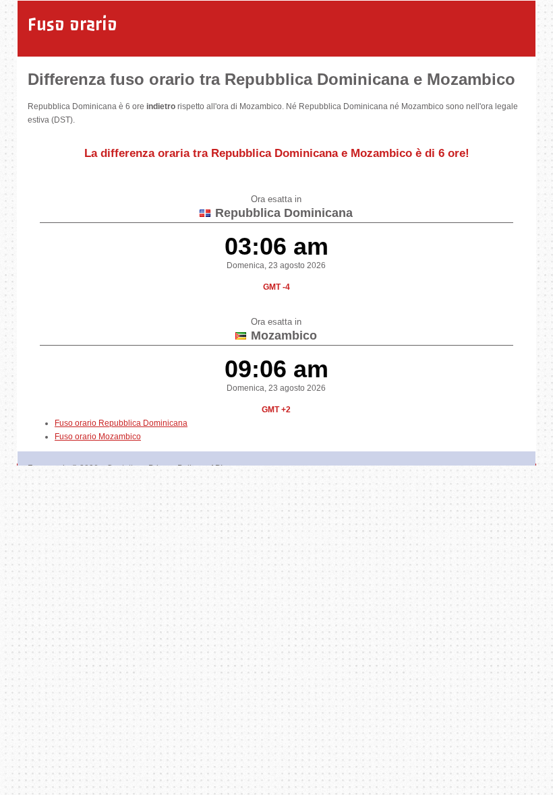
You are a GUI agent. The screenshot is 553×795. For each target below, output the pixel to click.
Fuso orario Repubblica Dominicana (121, 423)
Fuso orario (72, 24)
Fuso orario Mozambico (98, 436)
